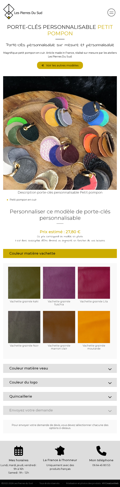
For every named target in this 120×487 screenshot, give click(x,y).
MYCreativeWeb (110, 483)
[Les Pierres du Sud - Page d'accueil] (22, 18)
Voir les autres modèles (62, 65)
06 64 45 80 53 (101, 465)
